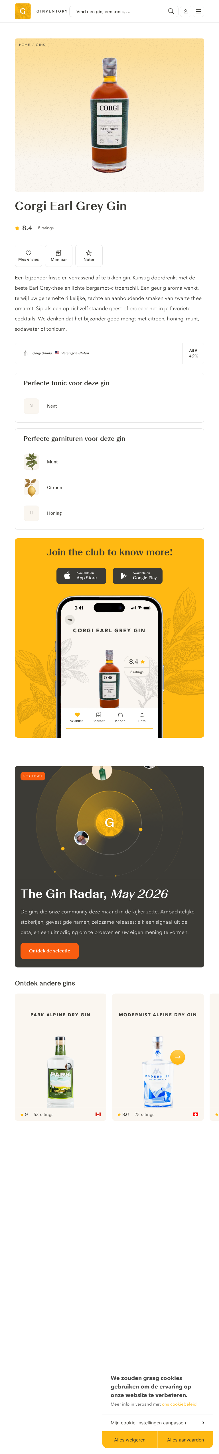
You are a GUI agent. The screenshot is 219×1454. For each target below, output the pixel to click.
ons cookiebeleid (179, 1404)
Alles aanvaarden (185, 1440)
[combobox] (124, 11)
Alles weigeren (129, 1440)
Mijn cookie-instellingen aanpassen (148, 1423)
